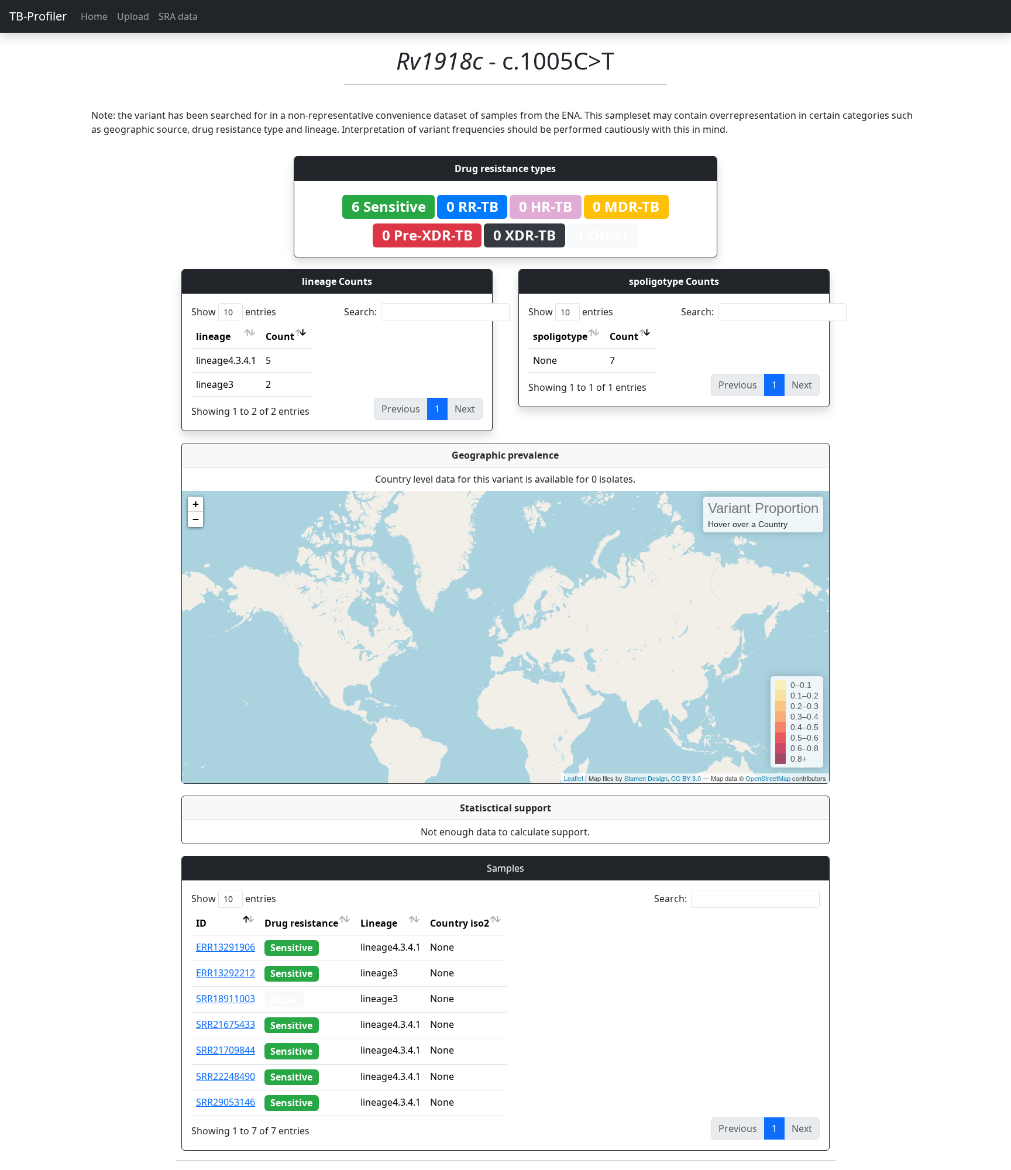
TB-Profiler (38, 16)
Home (94, 16)
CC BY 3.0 (686, 778)
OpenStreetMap (767, 778)
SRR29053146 (225, 1102)
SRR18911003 (225, 998)
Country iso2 (459, 923)
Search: (360, 311)
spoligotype (560, 336)
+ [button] (195, 504)
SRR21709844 (225, 1050)
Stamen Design (646, 778)
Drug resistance (301, 923)
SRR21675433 (225, 1024)
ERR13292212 (225, 972)
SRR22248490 (225, 1076)
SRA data (178, 16)
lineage (213, 336)
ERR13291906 (225, 947)
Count (280, 336)
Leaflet (573, 778)
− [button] (195, 519)
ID (201, 923)
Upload (133, 16)
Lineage (378, 923)
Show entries (233, 311)
